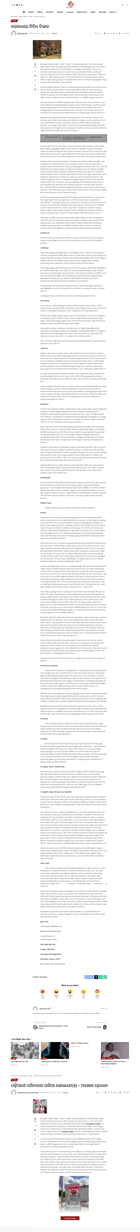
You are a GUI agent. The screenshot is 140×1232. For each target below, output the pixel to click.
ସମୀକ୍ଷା (14, 21)
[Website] (106, 1008)
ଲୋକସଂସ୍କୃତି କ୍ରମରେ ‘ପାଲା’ (19, 1061)
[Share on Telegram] (110, 33)
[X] (14, 5)
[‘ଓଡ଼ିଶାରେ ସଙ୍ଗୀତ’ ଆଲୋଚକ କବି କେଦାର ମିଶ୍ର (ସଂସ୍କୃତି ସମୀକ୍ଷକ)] (115, 1050)
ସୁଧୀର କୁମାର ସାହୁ (22, 33)
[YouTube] (17, 5)
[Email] (113, 33)
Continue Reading (70, 1218)
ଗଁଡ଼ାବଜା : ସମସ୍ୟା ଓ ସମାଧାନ (79, 1043)
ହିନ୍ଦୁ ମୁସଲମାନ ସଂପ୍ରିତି (93, 1124)
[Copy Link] (116, 33)
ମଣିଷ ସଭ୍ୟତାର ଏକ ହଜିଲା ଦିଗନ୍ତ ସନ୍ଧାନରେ (54, 1061)
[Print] (119, 33)
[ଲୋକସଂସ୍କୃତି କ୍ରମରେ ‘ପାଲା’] (25, 1050)
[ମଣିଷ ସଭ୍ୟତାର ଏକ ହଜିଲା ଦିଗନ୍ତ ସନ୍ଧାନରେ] (55, 1050)
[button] (122, 5)
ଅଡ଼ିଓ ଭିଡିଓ (110, 1058)
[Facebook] (12, 5)
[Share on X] (104, 33)
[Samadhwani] (70, 5)
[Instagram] (19, 5)
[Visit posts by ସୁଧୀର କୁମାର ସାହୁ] (35, 1008)
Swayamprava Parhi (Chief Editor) (28, 1092)
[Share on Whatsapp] (107, 33)
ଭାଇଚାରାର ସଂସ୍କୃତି (67, 1131)
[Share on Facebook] (101, 33)
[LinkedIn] (22, 5)
